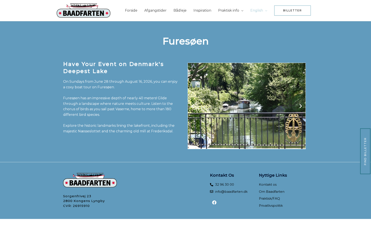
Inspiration (202, 10)
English (256, 10)
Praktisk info (228, 10)
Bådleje (180, 10)
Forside (131, 10)
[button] (292, 10)
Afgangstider (155, 10)
